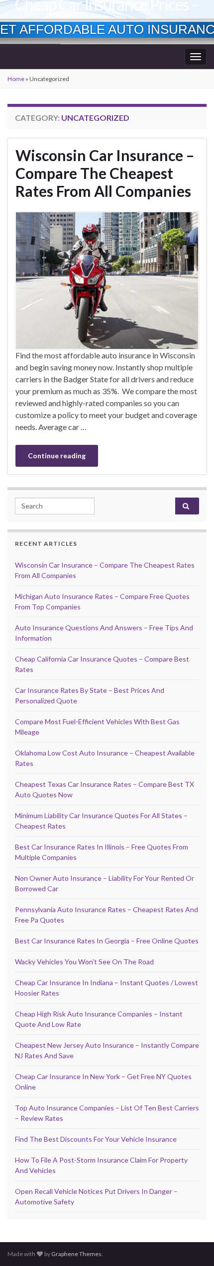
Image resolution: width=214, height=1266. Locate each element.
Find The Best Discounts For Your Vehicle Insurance (96, 1139)
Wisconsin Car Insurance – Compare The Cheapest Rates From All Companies (104, 173)
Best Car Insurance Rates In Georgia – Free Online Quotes (107, 940)
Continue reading (57, 455)
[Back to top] (191, 1243)
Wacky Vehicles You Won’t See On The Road (84, 961)
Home (15, 79)
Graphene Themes (76, 1254)
